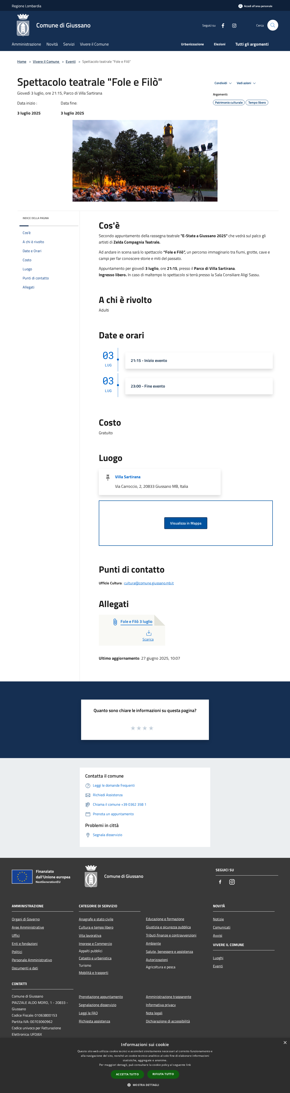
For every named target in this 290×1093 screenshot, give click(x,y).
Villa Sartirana (127, 477)
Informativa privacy (161, 1005)
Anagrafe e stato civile (96, 919)
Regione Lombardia (26, 6)
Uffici (16, 935)
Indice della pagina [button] (36, 218)
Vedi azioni (244, 83)
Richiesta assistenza (94, 1021)
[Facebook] (221, 25)
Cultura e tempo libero (96, 927)
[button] (145, 1085)
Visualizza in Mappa (185, 523)
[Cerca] (272, 25)
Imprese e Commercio (95, 943)
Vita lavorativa (90, 935)
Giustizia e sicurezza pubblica (168, 927)
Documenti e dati (25, 968)
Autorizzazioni (157, 959)
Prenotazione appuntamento (101, 996)
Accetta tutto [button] (127, 1074)
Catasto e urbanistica (95, 958)
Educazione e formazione (165, 919)
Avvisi (217, 935)
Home (21, 61)
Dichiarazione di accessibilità (168, 1021)
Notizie (218, 919)
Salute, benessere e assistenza (169, 951)
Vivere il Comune (46, 61)
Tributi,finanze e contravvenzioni (171, 935)
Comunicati (221, 927)
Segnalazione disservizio (97, 1005)
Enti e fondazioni (25, 943)
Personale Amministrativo (32, 960)
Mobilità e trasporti (93, 972)
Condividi (221, 83)
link (188, 1065)
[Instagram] (232, 25)
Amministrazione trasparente (168, 996)
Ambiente (153, 943)
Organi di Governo (26, 919)
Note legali (154, 1013)
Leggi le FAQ (88, 1013)
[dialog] (145, 1065)
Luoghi (218, 958)
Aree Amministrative (28, 927)
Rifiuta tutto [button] (163, 1074)
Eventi (71, 61)
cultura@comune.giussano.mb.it (149, 583)
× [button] (285, 1042)
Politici (17, 951)
